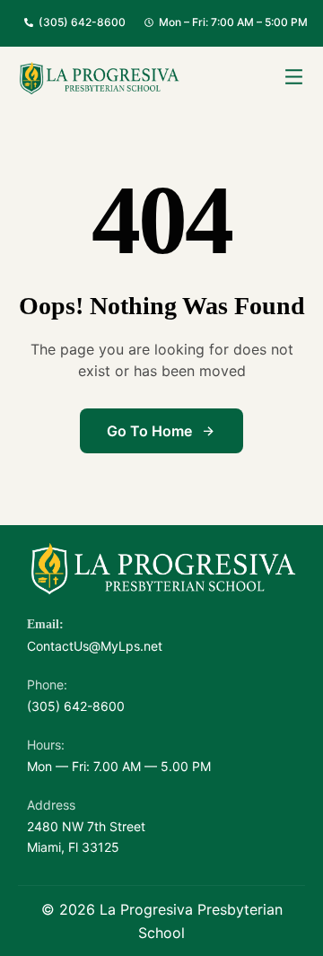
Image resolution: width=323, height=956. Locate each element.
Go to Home (149, 431)
